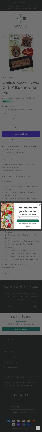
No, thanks (27, 226)
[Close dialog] (40, 204)
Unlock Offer (27, 221)
